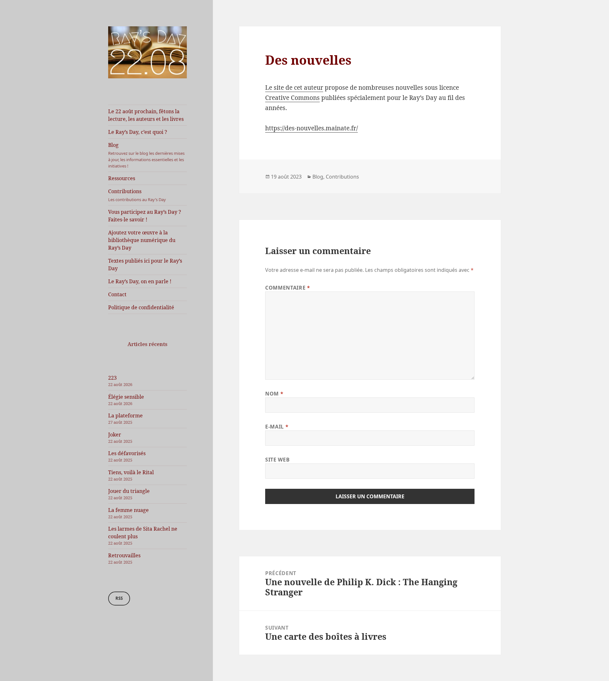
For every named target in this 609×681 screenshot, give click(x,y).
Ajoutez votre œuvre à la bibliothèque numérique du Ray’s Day (141, 240)
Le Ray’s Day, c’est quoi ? (137, 131)
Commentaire (287, 287)
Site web (277, 459)
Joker (114, 434)
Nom (274, 393)
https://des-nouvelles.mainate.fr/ (311, 128)
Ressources (121, 178)
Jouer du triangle (129, 491)
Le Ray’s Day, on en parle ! (139, 281)
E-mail (276, 426)
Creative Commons (292, 98)
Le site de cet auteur (294, 87)
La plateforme (125, 415)
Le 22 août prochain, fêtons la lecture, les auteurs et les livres (146, 115)
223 (112, 377)
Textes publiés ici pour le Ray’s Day (145, 264)
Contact (117, 294)
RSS (119, 598)
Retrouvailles (124, 555)
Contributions (137, 195)
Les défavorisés (127, 453)
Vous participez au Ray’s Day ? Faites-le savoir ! (144, 215)
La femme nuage (128, 510)
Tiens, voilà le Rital (131, 472)
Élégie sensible (126, 396)
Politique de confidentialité (141, 307)
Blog (146, 155)
